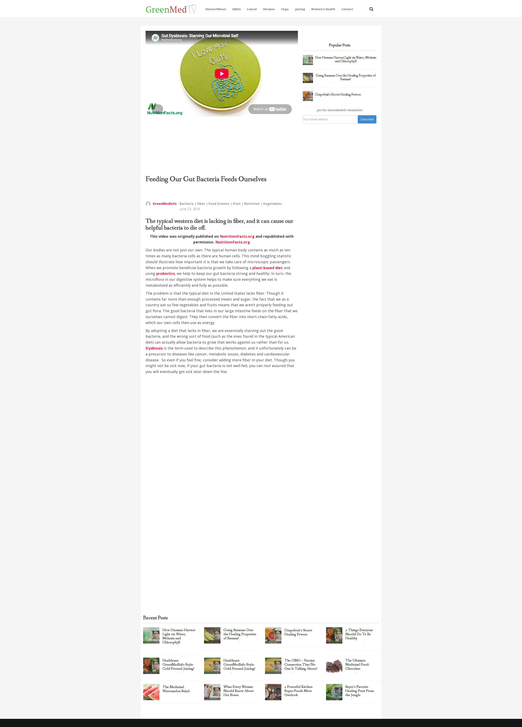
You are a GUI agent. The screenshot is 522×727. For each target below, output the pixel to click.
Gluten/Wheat (215, 9)
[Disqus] (222, 439)
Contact (347, 9)
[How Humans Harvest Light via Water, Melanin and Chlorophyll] (308, 60)
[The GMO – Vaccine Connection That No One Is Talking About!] (273, 666)
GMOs (236, 9)
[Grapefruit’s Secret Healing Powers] (308, 96)
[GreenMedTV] (174, 8)
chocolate (350, 673)
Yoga (285, 9)
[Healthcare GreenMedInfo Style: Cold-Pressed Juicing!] (151, 666)
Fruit (237, 203)
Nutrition (252, 203)
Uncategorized (322, 65)
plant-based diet (267, 267)
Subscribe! (367, 119)
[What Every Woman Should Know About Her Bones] (212, 692)
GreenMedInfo (165, 203)
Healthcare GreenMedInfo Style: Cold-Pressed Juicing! (178, 665)
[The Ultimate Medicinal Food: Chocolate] (334, 666)
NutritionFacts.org (237, 236)
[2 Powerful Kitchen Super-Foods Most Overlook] (273, 692)
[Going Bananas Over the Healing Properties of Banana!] (308, 78)
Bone (225, 699)
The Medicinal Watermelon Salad (176, 689)
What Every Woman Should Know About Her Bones (238, 691)
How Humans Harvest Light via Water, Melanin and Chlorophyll (345, 59)
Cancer (252, 9)
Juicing (300, 9)
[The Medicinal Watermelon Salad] (151, 692)
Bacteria (187, 203)
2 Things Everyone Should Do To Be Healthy (359, 634)
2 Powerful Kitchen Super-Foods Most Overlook (298, 691)
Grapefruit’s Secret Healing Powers (338, 95)
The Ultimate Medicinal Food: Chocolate (357, 665)
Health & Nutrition (354, 643)
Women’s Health (323, 9)
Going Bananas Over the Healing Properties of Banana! (346, 77)
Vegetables (272, 203)
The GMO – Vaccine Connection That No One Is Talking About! (300, 665)
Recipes (269, 9)
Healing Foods (169, 695)
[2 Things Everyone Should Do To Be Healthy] (334, 635)
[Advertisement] (222, 145)
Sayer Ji (287, 673)
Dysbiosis (154, 348)
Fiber (201, 203)
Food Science (219, 203)
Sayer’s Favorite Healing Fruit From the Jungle (359, 691)
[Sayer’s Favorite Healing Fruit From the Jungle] (334, 692)
